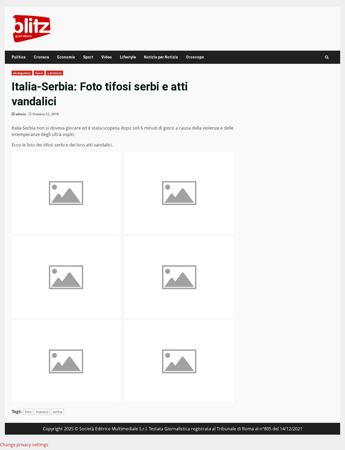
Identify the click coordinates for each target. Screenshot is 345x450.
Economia (66, 57)
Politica (19, 57)
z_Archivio (54, 73)
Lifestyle (128, 57)
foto (28, 411)
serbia (57, 411)
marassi (42, 411)
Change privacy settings (24, 445)
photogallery (22, 73)
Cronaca (41, 57)
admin (21, 114)
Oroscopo (195, 57)
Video (106, 57)
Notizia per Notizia (161, 57)
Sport (88, 57)
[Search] (327, 57)
